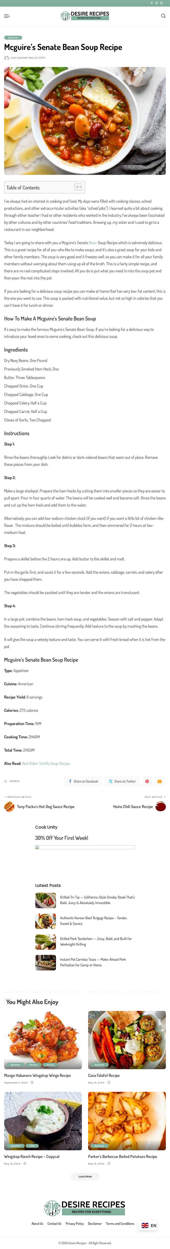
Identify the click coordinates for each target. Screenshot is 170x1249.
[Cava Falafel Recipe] (127, 1040)
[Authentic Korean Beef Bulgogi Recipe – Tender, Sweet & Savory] (45, 921)
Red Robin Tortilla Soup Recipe (46, 763)
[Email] (159, 781)
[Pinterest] (156, 3)
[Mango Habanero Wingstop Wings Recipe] (43, 1040)
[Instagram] (161, 3)
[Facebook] (151, 3)
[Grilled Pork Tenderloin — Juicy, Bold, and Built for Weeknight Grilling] (45, 942)
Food (32, 1145)
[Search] (163, 16)
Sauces (50, 1064)
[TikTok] (165, 3)
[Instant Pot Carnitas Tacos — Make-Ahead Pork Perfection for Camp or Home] (45, 962)
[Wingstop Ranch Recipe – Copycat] (43, 1121)
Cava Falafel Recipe (104, 1075)
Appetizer (13, 37)
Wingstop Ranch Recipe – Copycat (32, 1156)
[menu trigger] (8, 16)
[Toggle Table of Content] (76, 186)
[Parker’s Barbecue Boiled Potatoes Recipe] (127, 1121)
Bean (93, 242)
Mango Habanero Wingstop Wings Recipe (37, 1075)
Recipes (33, 1064)
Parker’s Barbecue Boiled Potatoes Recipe (122, 1156)
